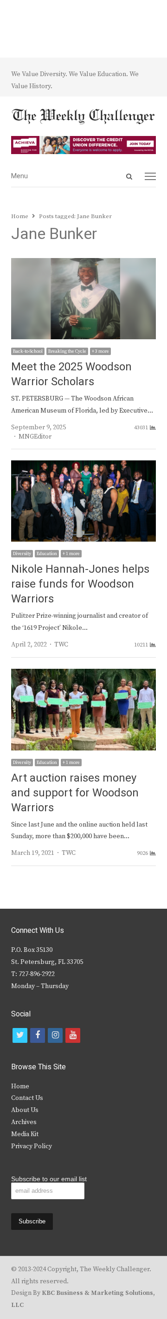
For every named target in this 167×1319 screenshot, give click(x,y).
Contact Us (27, 1098)
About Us (25, 1110)
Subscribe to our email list (49, 1179)
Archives (24, 1122)
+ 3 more (100, 351)
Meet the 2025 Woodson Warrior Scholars (71, 374)
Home (20, 1086)
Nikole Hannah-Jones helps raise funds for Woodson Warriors (80, 584)
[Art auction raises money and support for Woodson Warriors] (83, 674)
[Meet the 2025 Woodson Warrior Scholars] (83, 263)
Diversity (22, 553)
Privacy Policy (31, 1146)
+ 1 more (71, 553)
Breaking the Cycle (67, 351)
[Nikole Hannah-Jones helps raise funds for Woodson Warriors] (83, 466)
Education (47, 553)
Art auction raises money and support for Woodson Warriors (75, 793)
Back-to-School (28, 351)
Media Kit (25, 1134)
